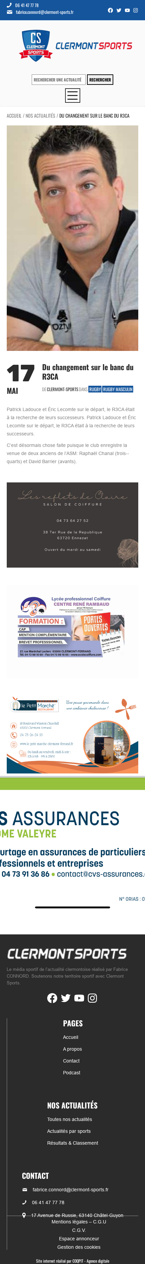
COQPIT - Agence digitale (90, 1261)
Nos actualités (40, 115)
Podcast (71, 1072)
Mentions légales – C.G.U (79, 1221)
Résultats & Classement (72, 1143)
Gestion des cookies (78, 1247)
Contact (71, 1061)
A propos (72, 1049)
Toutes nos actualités (69, 1119)
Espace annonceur (79, 1238)
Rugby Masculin (118, 389)
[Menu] (72, 95)
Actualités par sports (69, 1131)
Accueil (14, 115)
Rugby (95, 389)
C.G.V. (79, 1230)
